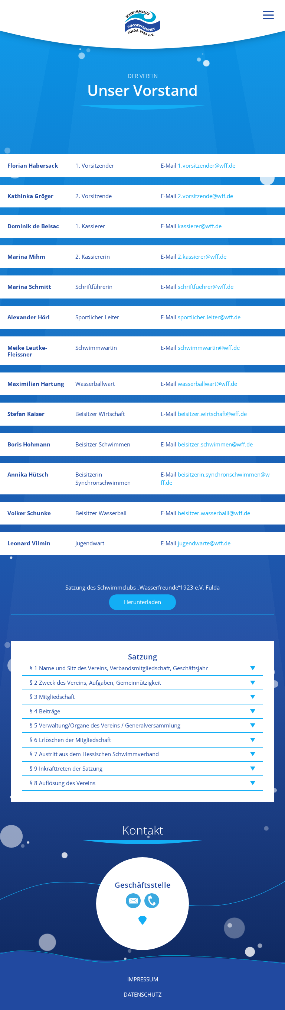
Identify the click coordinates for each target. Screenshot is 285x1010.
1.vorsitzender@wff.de (206, 165)
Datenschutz (143, 994)
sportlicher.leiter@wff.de (209, 317)
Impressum (142, 979)
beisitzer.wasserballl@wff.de (214, 513)
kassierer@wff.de (200, 226)
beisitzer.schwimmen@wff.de (215, 444)
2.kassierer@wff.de (202, 256)
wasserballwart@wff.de (207, 383)
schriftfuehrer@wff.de (205, 286)
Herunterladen (142, 602)
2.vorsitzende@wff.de (205, 196)
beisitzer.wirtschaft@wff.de (212, 413)
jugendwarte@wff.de (204, 543)
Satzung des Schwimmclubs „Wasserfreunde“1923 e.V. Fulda (142, 587)
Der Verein (143, 75)
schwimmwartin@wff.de (209, 347)
